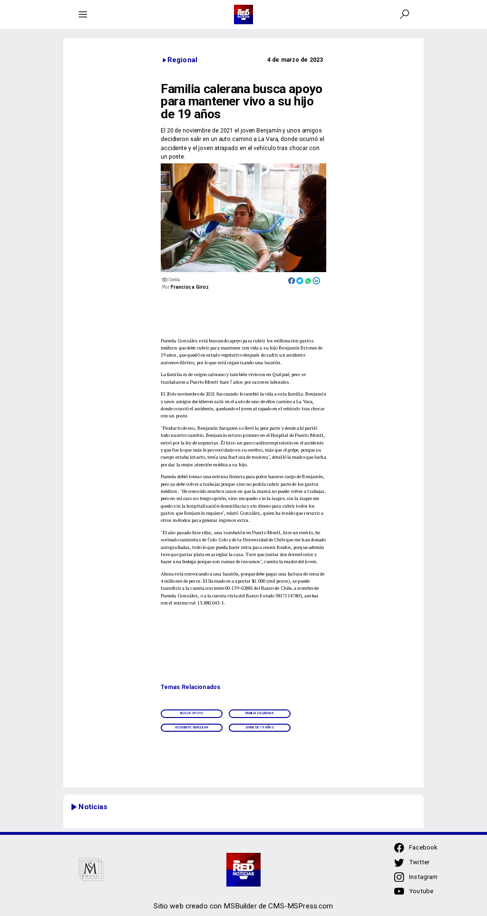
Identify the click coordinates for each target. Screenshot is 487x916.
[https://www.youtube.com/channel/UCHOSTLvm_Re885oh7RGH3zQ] (399, 894)
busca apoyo (191, 713)
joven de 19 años (259, 727)
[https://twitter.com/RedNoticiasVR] (399, 865)
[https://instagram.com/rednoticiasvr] (399, 880)
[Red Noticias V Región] (83, 14)
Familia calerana (259, 713)
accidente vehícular (192, 727)
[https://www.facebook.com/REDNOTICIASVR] (399, 847)
